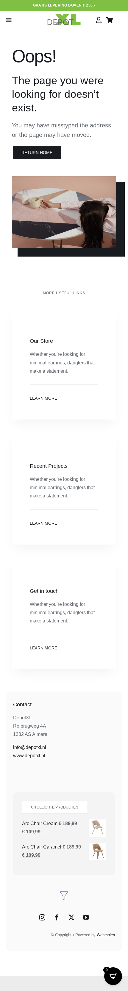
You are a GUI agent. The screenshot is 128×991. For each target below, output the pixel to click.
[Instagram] (42, 917)
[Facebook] (57, 917)
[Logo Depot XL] (64, 15)
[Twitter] (71, 917)
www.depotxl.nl (29, 755)
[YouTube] (86, 917)
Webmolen (106, 935)
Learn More (43, 398)
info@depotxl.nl (29, 747)
